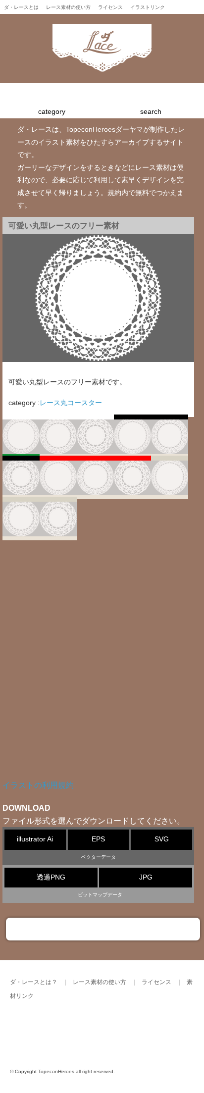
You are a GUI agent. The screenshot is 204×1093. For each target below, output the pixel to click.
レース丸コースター (71, 403)
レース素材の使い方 (68, 7)
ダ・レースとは (21, 7)
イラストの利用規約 (38, 785)
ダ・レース (42, 1029)
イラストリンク (147, 7)
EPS (98, 839)
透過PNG (51, 877)
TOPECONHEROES (108, 1029)
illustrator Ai (35, 839)
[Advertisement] (102, 667)
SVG (161, 839)
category (51, 111)
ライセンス (110, 7)
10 (21, 519)
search (150, 111)
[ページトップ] (103, 929)
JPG (146, 877)
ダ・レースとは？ (33, 982)
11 (58, 519)
